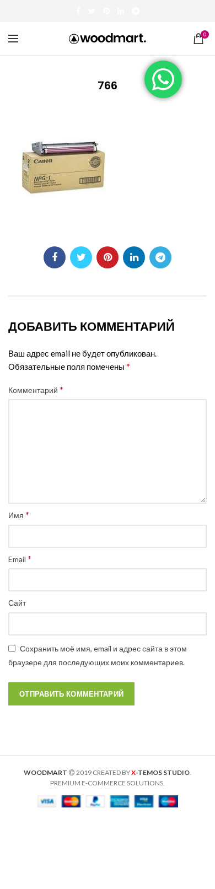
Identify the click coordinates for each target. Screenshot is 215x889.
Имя (18, 514)
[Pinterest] (106, 11)
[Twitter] (91, 11)
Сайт (17, 602)
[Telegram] (135, 11)
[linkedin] (121, 11)
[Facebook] (78, 11)
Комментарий (35, 389)
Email (19, 558)
